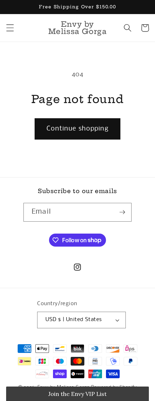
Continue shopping (77, 128)
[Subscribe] (122, 212)
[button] (9, 28)
